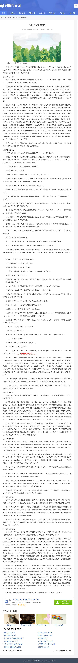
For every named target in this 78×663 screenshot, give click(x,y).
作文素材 (73, 13)
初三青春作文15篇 (43, 647)
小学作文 (12, 13)
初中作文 (22, 13)
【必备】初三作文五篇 (11, 641)
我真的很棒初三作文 (10, 635)
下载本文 (49, 29)
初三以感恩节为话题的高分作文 (14, 638)
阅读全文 (42, 29)
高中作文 (32, 13)
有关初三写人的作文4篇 (45, 641)
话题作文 (52, 13)
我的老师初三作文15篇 (45, 635)
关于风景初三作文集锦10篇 (46, 644)
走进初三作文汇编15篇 (45, 632)
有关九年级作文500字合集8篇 (13, 644)
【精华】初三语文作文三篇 (12, 647)
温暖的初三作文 (43, 638)
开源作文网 (35, 660)
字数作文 (62, 13)
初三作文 (23, 17)
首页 (3, 13)
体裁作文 (42, 13)
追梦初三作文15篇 (9, 632)
